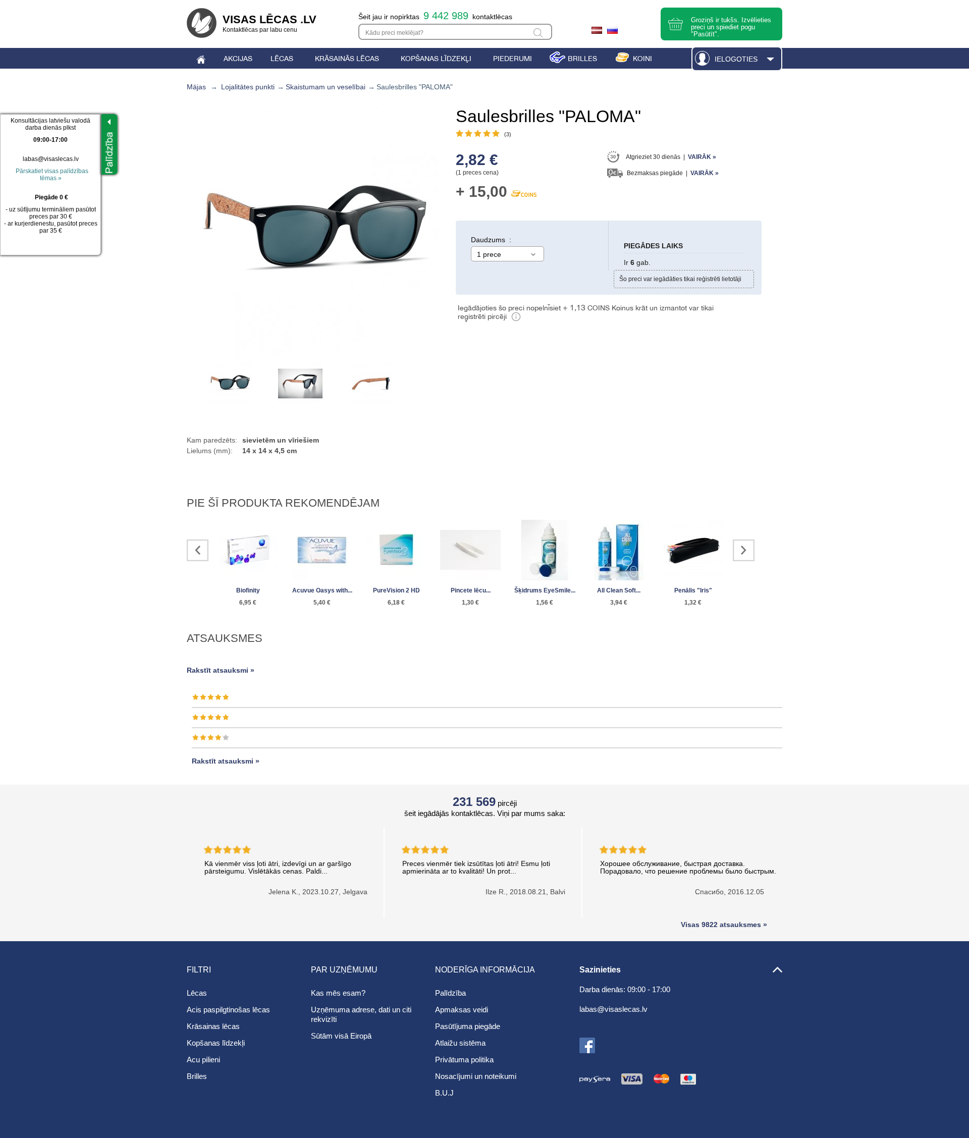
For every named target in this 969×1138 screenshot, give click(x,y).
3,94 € (618, 602)
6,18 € (396, 602)
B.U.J (444, 1093)
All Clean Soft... (618, 590)
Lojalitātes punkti (248, 87)
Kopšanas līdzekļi (216, 1043)
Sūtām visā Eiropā (341, 1036)
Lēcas (197, 993)
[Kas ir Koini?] (516, 317)
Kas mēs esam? (338, 993)
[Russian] (613, 31)
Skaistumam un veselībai (325, 87)
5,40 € (322, 602)
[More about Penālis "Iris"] (693, 551)
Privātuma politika (464, 1059)
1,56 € (544, 602)
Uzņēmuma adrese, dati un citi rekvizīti (361, 1014)
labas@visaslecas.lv (51, 158)
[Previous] (197, 550)
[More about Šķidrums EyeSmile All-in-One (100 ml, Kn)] (544, 551)
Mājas (196, 87)
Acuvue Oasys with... (322, 590)
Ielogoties (736, 59)
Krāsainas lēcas (213, 1026)
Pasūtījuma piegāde (467, 1026)
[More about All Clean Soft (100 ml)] (619, 551)
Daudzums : (491, 240)
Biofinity (248, 590)
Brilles (197, 1076)
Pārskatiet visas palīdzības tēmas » (52, 175)
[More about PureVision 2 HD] (396, 551)
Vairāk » (702, 156)
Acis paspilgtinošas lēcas (228, 1009)
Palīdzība (450, 993)
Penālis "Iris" (693, 590)
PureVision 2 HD (396, 590)
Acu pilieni (203, 1059)
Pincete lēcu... (471, 590)
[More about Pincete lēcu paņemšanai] (470, 551)
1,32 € (693, 602)
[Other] (744, 550)
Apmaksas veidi (461, 1009)
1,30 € (470, 602)
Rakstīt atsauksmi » (220, 670)
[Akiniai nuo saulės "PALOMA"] (229, 383)
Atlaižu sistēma (460, 1043)
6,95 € (247, 602)
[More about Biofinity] (248, 551)
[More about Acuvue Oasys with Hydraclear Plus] (322, 551)
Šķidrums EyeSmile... (544, 590)
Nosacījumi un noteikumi (475, 1076)
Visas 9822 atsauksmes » (724, 924)
